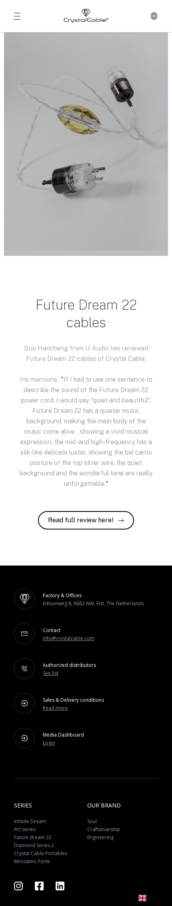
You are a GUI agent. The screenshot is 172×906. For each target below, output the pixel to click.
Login (49, 743)
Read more (55, 708)
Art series (25, 829)
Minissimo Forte (32, 861)
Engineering (100, 837)
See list (50, 673)
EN (154, 898)
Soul (92, 821)
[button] (148, 898)
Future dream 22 (33, 837)
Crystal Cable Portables (40, 853)
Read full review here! (81, 520)
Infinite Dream (30, 821)
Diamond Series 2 (34, 845)
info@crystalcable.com (68, 638)
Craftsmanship (103, 829)
